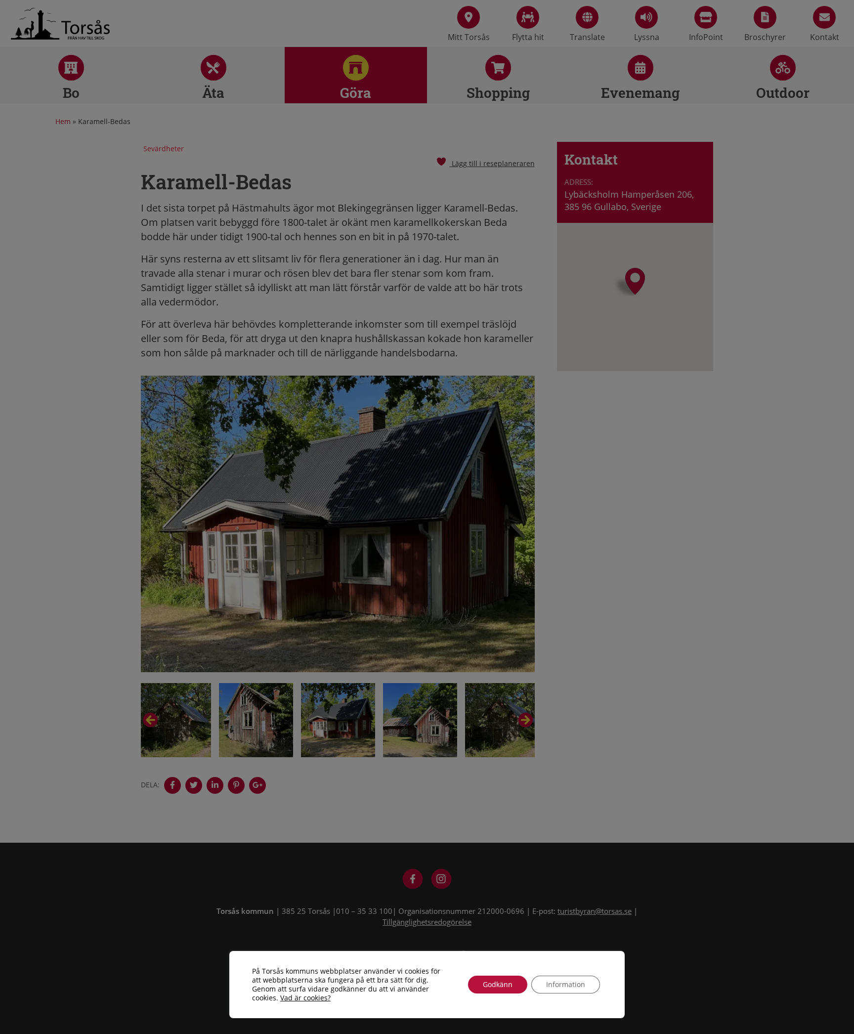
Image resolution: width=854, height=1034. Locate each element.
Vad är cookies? (305, 997)
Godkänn (497, 984)
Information (565, 984)
